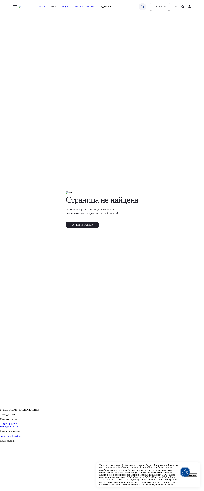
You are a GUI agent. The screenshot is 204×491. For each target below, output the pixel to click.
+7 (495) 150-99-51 (9, 424)
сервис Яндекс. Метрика (150, 465)
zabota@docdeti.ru (9, 426)
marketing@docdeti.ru (10, 436)
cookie (132, 465)
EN (175, 6)
